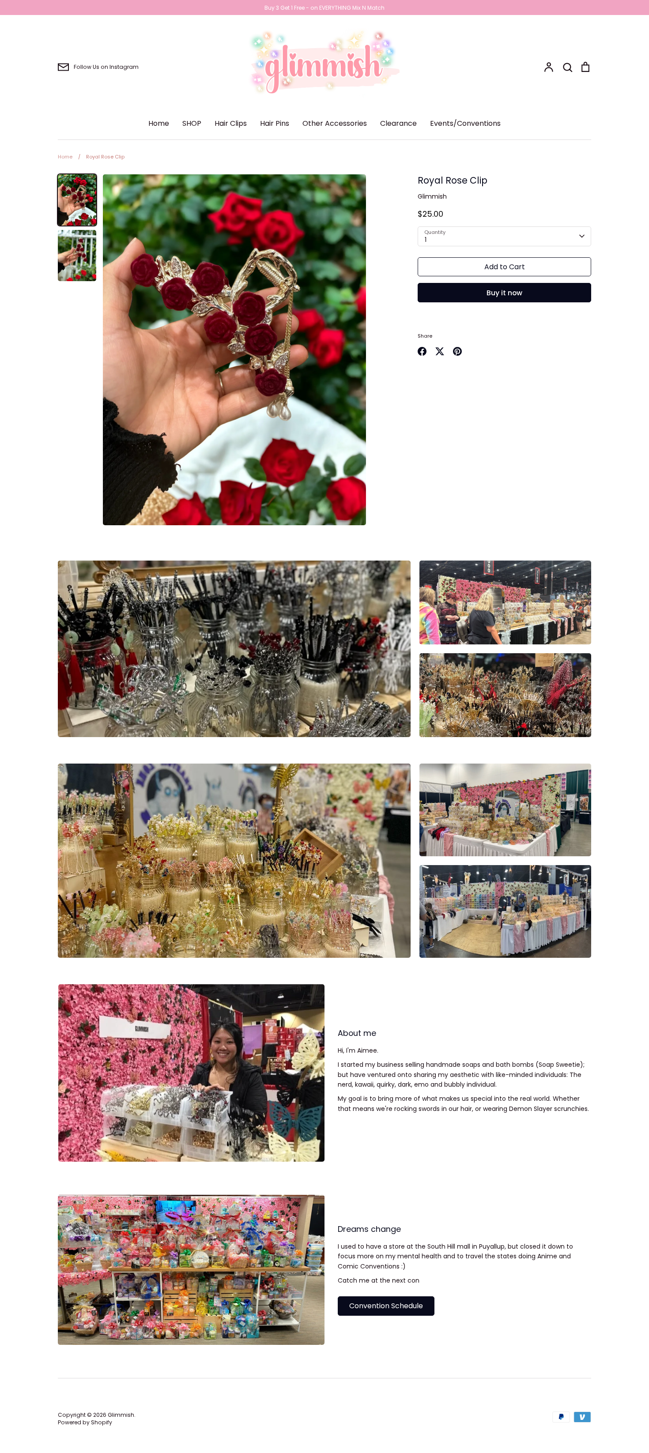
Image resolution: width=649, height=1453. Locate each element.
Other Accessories (334, 123)
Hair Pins (274, 123)
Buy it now (504, 293)
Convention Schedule (386, 1306)
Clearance (398, 123)
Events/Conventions (465, 123)
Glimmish (432, 196)
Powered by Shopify (85, 1422)
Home (158, 123)
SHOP (191, 123)
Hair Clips (231, 123)
